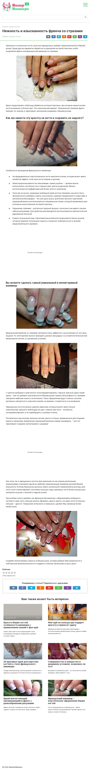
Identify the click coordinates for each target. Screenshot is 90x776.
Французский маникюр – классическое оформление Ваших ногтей (66, 701)
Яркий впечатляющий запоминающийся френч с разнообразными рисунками (19, 701)
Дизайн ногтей (14, 36)
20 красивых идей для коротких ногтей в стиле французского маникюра (21, 664)
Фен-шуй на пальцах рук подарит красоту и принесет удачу (66, 623)
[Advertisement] (45, 738)
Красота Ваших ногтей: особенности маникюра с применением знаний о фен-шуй (21, 625)
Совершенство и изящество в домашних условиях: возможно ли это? (66, 664)
